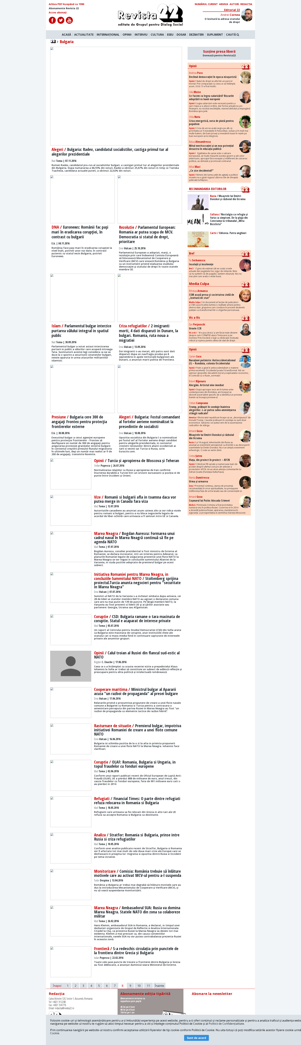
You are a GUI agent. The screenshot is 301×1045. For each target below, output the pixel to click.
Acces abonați (58, 12)
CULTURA (157, 34)
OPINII (127, 34)
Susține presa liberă (219, 53)
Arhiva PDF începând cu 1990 (66, 4)
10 (139, 986)
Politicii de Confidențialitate (226, 1024)
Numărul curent (206, 4)
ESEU (170, 34)
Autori (234, 4)
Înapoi (57, 986)
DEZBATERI (196, 34)
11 (148, 986)
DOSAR (181, 34)
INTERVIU (141, 34)
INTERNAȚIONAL (108, 34)
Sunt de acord (196, 1038)
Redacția (246, 4)
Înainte (159, 986)
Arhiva (223, 4)
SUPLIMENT (215, 34)
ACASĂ (66, 34)
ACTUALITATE (84, 34)
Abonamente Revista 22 (64, 8)
